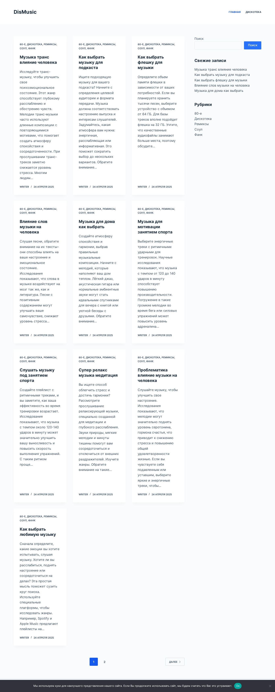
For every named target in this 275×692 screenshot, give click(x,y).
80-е (23, 44)
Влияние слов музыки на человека (34, 226)
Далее (173, 661)
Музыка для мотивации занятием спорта (155, 226)
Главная (235, 12)
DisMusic (25, 12)
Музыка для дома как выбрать (218, 91)
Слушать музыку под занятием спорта (37, 375)
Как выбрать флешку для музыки (151, 62)
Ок (238, 685)
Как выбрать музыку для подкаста (92, 62)
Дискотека (253, 12)
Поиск (199, 39)
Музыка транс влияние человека (220, 69)
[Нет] (270, 686)
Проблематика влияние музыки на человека (157, 375)
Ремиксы (50, 44)
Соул (23, 48)
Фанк (31, 48)
